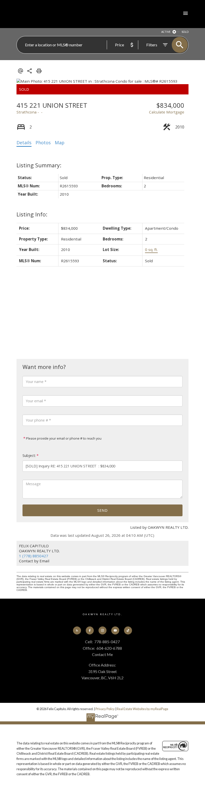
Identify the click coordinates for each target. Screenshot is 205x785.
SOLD (185, 31)
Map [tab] (59, 143)
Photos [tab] (43, 143)
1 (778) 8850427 (33, 555)
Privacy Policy (105, 709)
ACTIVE (165, 31)
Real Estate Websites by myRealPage (142, 709)
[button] (77, 630)
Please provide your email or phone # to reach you (63, 438)
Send (102, 510)
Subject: (29, 455)
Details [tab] (24, 143)
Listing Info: (31, 214)
